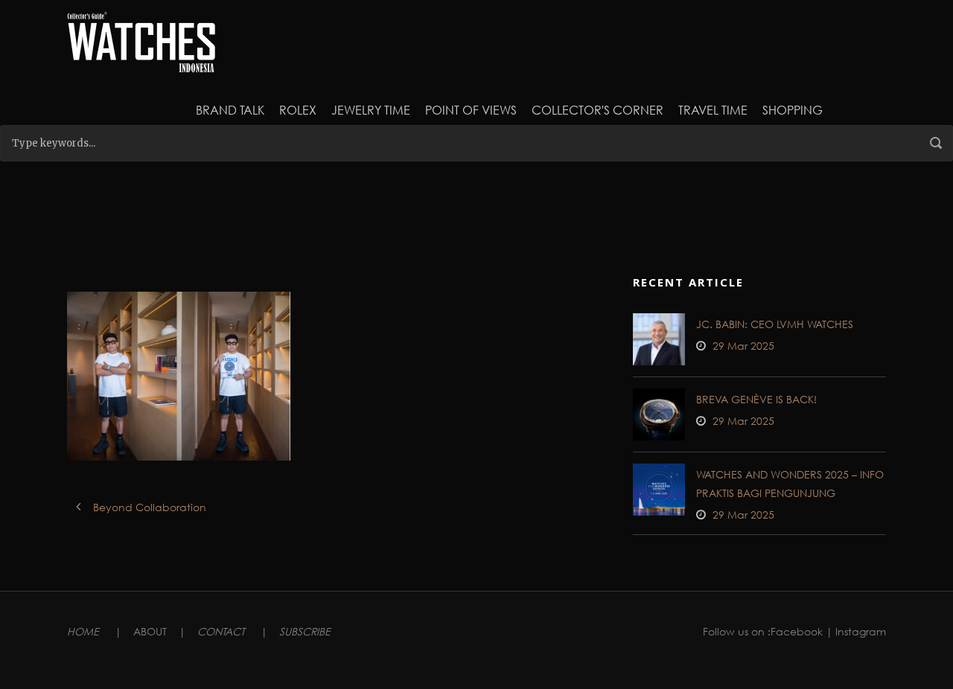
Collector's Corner (597, 110)
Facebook (797, 631)
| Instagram (856, 631)
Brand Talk (230, 110)
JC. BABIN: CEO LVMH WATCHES (774, 324)
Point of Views (471, 110)
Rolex (297, 110)
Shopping (792, 110)
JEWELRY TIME (370, 110)
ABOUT (150, 631)
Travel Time (713, 110)
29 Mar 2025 (743, 346)
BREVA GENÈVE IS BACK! (756, 399)
